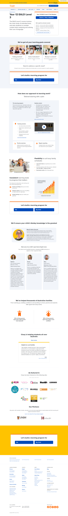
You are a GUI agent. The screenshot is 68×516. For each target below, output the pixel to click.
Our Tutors (49, 9)
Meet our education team (39, 119)
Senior (11, 479)
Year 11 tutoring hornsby (25, 459)
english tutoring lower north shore (15, 459)
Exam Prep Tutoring (12, 492)
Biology (23, 485)
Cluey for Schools (13, 484)
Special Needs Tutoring (13, 493)
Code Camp (36, 485)
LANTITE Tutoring (12, 494)
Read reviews (34, 340)
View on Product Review (43, 358)
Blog (48, 469)
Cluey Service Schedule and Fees (52, 476)
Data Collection (49, 474)
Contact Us (36, 483)
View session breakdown (21, 137)
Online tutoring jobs (50, 481)
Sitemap (36, 484)
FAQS (43, 9)
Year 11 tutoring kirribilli (50, 459)
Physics (23, 489)
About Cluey (37, 475)
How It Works (37, 469)
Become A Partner (37, 481)
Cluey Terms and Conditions (51, 475)
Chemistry (24, 481)
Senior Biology (24, 487)
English (23, 469)
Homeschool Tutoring (13, 488)
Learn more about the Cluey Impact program (34, 414)
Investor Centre (37, 482)
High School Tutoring (13, 489)
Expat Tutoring (12, 491)
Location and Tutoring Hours (39, 480)
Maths (23, 475)
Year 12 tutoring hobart (38, 459)
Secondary (12, 474)
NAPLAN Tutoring (12, 490)
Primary (11, 469)
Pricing (38, 9)
